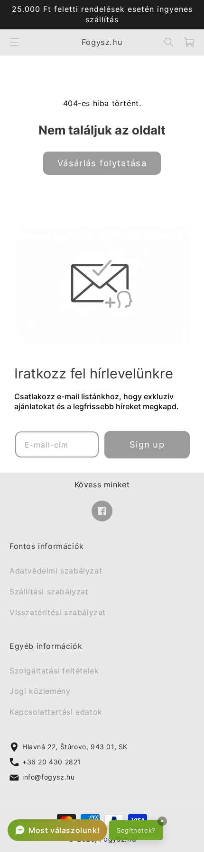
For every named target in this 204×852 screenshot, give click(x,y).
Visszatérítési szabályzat (57, 612)
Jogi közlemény (39, 691)
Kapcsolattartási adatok (55, 712)
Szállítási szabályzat (49, 591)
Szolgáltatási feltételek (54, 670)
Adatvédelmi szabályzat (55, 571)
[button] (14, 42)
